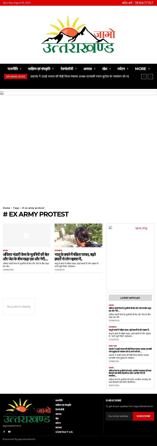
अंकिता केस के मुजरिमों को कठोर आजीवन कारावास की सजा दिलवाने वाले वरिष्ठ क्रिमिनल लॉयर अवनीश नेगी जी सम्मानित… (130, 373)
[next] (150, 76)
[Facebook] (4, 431)
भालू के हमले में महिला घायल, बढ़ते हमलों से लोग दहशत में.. (75, 256)
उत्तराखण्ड (58, 250)
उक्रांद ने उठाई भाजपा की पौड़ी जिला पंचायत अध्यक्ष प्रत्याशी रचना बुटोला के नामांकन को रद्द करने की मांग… (130, 350)
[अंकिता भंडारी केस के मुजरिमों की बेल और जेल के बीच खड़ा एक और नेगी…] (26, 235)
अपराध (5, 250)
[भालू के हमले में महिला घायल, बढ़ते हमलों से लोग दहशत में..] (78, 235)
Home (6, 208)
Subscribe (143, 416)
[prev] (143, 76)
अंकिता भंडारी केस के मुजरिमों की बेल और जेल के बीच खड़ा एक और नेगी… (26, 256)
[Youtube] (9, 431)
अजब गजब (113, 346)
